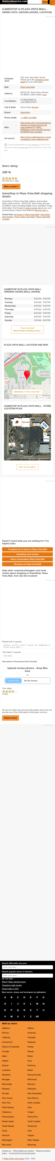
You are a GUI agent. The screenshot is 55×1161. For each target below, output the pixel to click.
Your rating (6, 688)
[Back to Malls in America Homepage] (15, 2)
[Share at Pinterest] (31, 158)
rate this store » (41, 210)
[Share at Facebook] (23, 158)
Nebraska (32, 1089)
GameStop (25, 112)
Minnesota (32, 1079)
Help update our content (23, 1151)
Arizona (5, 1033)
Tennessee (32, 1126)
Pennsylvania (8, 1117)
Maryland (6, 1075)
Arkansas (32, 1033)
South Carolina (34, 1121)
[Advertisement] (27, 45)
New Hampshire (35, 1093)
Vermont (5, 1135)
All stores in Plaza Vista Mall (26, 214)
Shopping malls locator (12, 985)
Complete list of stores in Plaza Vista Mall (27, 549)
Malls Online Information (14, 1159)
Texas (4, 1131)
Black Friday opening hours (14, 982)
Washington (7, 1140)
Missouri (31, 1084)
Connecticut (7, 1042)
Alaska (31, 1028)
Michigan (6, 1079)
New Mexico (33, 1098)
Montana (6, 1089)
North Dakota (8, 1107)
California (6, 1037)
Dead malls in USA (10, 989)
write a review (31, 208)
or (27, 671)
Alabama (6, 1028)
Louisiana (6, 1070)
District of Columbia (10, 1047)
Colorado (31, 1037)
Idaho (4, 1056)
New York (6, 1103)
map (44, 95)
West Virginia (33, 1140)
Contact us (6, 1151)
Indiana (5, 1061)
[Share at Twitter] (27, 158)
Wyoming (32, 1145)
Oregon (31, 1112)
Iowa (30, 1061)
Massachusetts (34, 1075)
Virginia (31, 1135)
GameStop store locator (27, 554)
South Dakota (8, 1126)
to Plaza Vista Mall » (27, 392)
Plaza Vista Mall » (27, 329)
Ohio (30, 1107)
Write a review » (11, 186)
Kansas (5, 1065)
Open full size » (27, 467)
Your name (11, 652)
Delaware (32, 1042)
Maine (30, 1070)
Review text (11, 641)
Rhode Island (7, 1121)
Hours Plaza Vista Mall (24, 217)
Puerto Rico (33, 1117)
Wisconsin (6, 1145)
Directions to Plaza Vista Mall (27, 564)
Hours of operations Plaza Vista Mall (27, 559)
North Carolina (34, 1103)
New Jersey (7, 1098)
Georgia (5, 1051)
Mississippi (7, 1084)
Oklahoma (6, 1112)
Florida (30, 1047)
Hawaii (30, 1051)
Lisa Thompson (33, 145)
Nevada (5, 1093)
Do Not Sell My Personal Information (22, 1153)
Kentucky (32, 1065)
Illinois (30, 1056)
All (37, 1016)
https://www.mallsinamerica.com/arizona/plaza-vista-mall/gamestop (35, 138)
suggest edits (23, 147)
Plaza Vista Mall (27, 87)
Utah (30, 1131)
